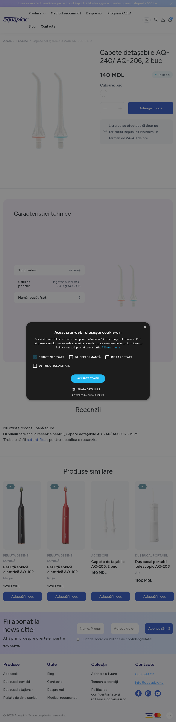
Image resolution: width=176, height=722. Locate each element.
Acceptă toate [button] (88, 378)
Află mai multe (111, 347)
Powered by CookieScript (88, 395)
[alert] (88, 361)
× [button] (144, 326)
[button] (88, 389)
